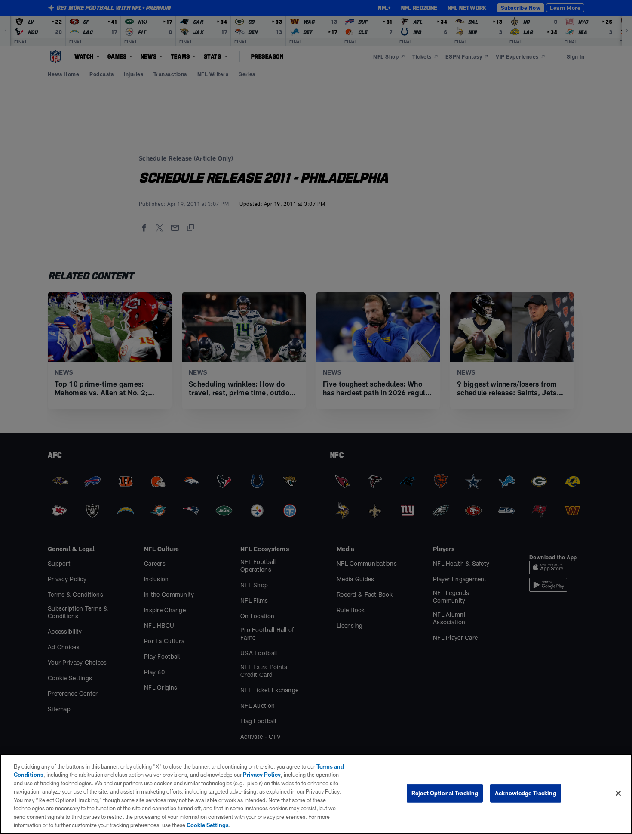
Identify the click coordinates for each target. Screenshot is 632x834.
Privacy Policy (262, 774)
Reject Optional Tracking (444, 793)
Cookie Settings (208, 825)
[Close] (618, 793)
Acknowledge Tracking (525, 793)
